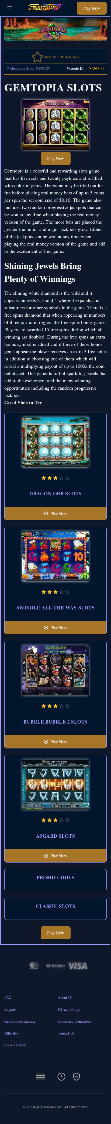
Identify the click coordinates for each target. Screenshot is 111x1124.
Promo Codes (55, 877)
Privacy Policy (69, 1009)
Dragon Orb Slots (55, 493)
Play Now (91, 8)
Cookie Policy (15, 1044)
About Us (65, 997)
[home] (45, 12)
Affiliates (11, 1033)
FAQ (7, 997)
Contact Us (66, 1033)
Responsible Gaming (20, 1021)
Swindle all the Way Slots (55, 607)
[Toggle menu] (9, 8)
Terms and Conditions (74, 1021)
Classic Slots (55, 906)
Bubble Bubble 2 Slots (55, 721)
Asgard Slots (55, 835)
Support (10, 1009)
